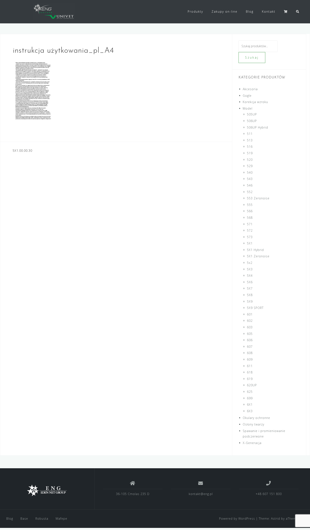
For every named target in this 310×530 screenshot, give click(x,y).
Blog (249, 11)
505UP (252, 114)
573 (250, 237)
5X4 (250, 276)
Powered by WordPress (237, 519)
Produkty (195, 11)
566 (250, 211)
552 (250, 192)
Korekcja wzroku (255, 102)
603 (250, 327)
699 (250, 398)
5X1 (250, 243)
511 (250, 134)
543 (250, 179)
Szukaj (252, 57)
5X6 (250, 282)
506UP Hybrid (257, 127)
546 (250, 185)
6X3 (250, 411)
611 (250, 366)
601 (250, 314)
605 (250, 334)
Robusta (41, 519)
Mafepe (61, 519)
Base (24, 519)
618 (250, 372)
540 (250, 172)
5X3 (250, 269)
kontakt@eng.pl (201, 494)
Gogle (247, 96)
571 (250, 224)
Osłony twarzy (253, 424)
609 (250, 359)
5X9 (250, 301)
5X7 (250, 288)
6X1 (250, 405)
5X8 (250, 295)
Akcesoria (250, 89)
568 (250, 218)
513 (250, 140)
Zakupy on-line (224, 11)
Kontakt (268, 11)
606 (250, 340)
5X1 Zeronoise (258, 256)
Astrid (275, 519)
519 (250, 153)
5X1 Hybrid (255, 250)
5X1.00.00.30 (22, 151)
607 (250, 347)
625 (250, 392)
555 (250, 205)
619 (250, 379)
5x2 (249, 263)
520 (250, 160)
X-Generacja (252, 443)
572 (250, 230)
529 (250, 166)
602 (250, 321)
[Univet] (47, 490)
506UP (252, 121)
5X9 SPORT (255, 308)
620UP (252, 385)
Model (247, 108)
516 (250, 147)
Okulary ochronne (256, 418)
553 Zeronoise (258, 198)
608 (250, 353)
